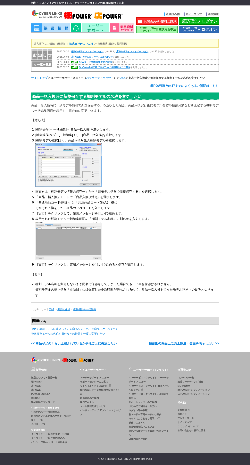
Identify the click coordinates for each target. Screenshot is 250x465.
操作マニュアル (137, 422)
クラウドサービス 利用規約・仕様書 (50, 434)
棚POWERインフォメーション (87, 51)
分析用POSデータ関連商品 (45, 412)
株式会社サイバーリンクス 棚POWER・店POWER (82, 15)
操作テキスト (87, 402)
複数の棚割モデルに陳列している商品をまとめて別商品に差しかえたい (75, 328)
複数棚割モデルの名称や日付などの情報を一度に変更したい (68, 333)
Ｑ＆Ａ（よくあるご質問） (94, 385)
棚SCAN (35, 398)
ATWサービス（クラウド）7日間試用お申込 (148, 396)
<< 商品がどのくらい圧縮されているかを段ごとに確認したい (74, 343)
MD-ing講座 (184, 385)
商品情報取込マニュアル (141, 426)
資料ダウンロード (122, 29)
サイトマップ (194, 14)
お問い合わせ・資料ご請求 (192, 430)
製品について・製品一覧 (44, 377)
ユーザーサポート (90, 29)
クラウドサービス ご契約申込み (48, 438)
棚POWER (36, 381)
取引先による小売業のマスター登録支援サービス (51, 418)
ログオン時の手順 (138, 410)
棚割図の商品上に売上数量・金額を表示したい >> (184, 343)
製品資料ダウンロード (43, 402)
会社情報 (213, 14)
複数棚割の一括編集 (84, 309)
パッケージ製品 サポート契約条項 (49, 442)
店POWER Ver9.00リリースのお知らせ (91, 56)
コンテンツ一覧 (186, 377)
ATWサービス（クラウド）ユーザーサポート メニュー (149, 379)
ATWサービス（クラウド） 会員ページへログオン (149, 387)
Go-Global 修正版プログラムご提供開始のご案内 (104, 67)
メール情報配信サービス (93, 406)
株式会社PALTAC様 (81, 43)
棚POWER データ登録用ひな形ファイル (100, 392)
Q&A (122, 77)
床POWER (36, 390)
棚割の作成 (63, 309)
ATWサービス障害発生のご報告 (95, 62)
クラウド (108, 77)
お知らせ (182, 414)
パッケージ (93, 77)
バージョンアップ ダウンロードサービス (100, 412)
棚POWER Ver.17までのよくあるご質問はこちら (184, 85)
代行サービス (38, 424)
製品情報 (50, 29)
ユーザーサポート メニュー (94, 377)
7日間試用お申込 (158, 29)
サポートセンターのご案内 (94, 381)
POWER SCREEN (41, 394)
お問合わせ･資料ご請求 (160, 21)
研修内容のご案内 (89, 398)
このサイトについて (188, 426)
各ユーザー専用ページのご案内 (145, 414)
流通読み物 (173, 14)
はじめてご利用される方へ (143, 406)
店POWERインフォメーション (132, 51)
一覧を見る (42, 64)
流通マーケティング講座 (190, 381)
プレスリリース (186, 418)
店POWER (36, 385)
